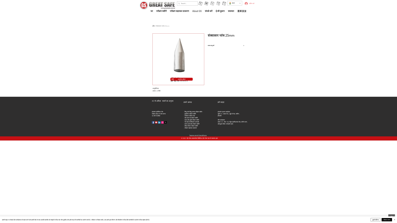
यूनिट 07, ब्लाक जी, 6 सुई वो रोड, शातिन (228, 114)
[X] (224, 3)
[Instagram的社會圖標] (162, 122)
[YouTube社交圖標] (156, 122)
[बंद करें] (394, 219)
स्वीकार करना (386, 220)
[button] (161, 11)
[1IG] (218, 3)
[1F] (200, 3)
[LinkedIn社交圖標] (159, 122)
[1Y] (206, 3)
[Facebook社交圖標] (153, 122)
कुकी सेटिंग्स (375, 220)
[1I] (212, 3)
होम (153, 26)
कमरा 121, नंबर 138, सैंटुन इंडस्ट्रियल (228, 122)
